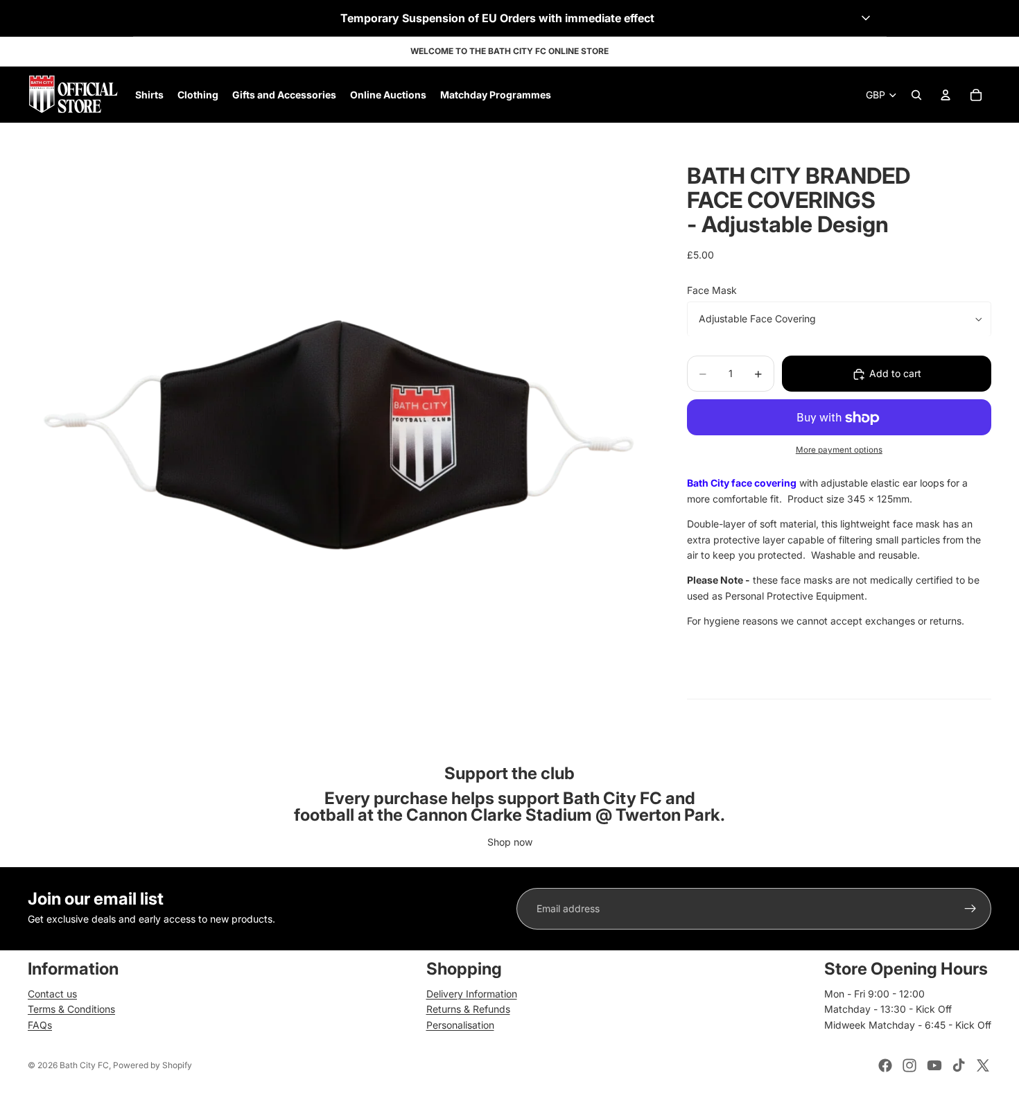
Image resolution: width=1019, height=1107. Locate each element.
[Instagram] (909, 1065)
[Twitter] (983, 1065)
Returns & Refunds (468, 1009)
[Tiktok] (958, 1065)
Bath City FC (84, 1065)
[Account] (945, 95)
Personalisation (460, 1025)
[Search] (916, 95)
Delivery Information (471, 994)
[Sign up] (970, 908)
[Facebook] (885, 1065)
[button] (510, 18)
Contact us (52, 994)
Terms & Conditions (71, 1009)
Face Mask (712, 290)
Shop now (509, 842)
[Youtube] (934, 1065)
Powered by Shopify (152, 1065)
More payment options (839, 450)
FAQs (40, 1025)
